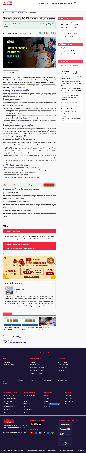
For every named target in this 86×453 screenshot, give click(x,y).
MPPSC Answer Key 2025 (68, 22)
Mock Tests (68, 395)
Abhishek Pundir (8, 33)
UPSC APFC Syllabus (36, 373)
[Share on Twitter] (54, 33)
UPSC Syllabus (7, 362)
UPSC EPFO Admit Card (37, 367)
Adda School (34, 380)
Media (46, 401)
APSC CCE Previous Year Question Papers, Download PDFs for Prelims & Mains (71, 83)
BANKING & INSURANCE (31, 395)
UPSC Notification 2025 (67, 30)
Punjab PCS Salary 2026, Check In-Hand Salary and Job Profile (70, 112)
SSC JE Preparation (8, 404)
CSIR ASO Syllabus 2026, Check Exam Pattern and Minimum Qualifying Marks (71, 67)
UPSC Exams (43, 3)
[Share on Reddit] (47, 33)
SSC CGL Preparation (9, 406)
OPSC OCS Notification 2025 (69, 36)
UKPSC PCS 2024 (63, 370)
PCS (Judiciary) (65, 3)
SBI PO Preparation (8, 395)
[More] (75, 3)
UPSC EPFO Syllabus (36, 364)
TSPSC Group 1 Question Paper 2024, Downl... (11, 329)
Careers (51, 404)
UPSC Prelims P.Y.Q (8, 364)
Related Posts (7, 314)
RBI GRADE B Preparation (10, 412)
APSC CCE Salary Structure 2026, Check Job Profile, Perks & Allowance (71, 108)
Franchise (47, 406)
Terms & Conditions (68, 450)
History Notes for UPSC (67, 51)
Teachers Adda (21, 380)
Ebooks (67, 404)
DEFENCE (26, 406)
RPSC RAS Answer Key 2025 (69, 28)
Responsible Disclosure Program (37, 450)
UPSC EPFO (33, 362)
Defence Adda (48, 380)
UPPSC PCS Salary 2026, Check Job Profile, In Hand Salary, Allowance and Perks (71, 118)
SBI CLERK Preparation (9, 398)
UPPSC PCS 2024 (63, 362)
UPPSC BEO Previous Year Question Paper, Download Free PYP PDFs (71, 72)
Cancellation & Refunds (54, 450)
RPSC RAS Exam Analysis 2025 (69, 25)
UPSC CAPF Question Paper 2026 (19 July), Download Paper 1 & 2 (71, 77)
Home (4, 12)
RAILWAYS (26, 401)
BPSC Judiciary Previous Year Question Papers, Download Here (70, 103)
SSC (25, 398)
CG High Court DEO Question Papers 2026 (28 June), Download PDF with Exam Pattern (71, 90)
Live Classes (68, 398)
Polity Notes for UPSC (67, 48)
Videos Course (69, 401)
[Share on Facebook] (51, 33)
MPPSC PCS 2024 (63, 364)
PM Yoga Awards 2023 (16, 12)
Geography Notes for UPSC (68, 53)
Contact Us (47, 398)
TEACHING (27, 404)
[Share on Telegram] (43, 33)
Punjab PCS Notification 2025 (69, 33)
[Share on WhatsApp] (40, 33)
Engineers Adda (62, 380)
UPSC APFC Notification (37, 370)
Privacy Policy (80, 450)
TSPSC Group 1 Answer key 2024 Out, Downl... (30, 329)
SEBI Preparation (7, 401)
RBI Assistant (6, 409)
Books (67, 406)
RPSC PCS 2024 (62, 367)
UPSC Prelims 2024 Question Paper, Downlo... (46, 329)
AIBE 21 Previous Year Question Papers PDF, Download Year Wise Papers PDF (70, 97)
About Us (46, 395)
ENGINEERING (28, 409)
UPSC (25, 412)
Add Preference (49, 185)
